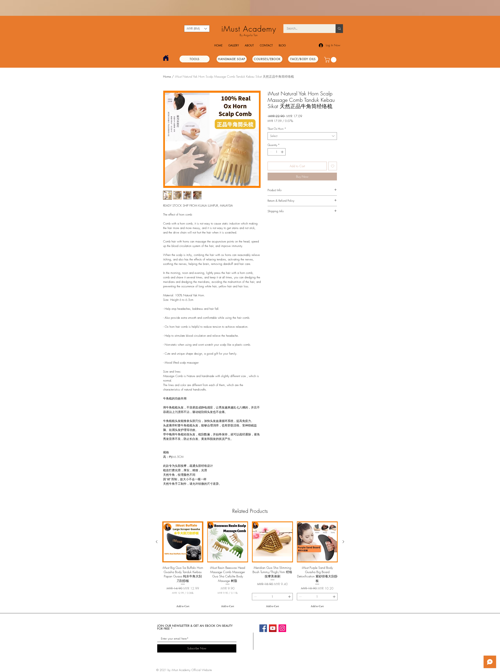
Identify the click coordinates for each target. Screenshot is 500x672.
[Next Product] (343, 541)
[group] (250, 565)
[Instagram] (282, 628)
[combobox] (302, 136)
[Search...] (339, 28)
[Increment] (282, 151)
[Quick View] (182, 541)
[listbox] (197, 28)
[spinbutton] (276, 151)
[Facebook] (263, 628)
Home (167, 76)
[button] (197, 28)
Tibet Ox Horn (277, 128)
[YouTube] (273, 628)
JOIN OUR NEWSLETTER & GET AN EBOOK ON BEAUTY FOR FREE (195, 627)
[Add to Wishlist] (332, 166)
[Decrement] (270, 151)
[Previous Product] (156, 541)
